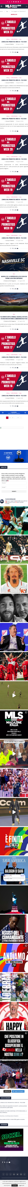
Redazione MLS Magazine (10, 280)
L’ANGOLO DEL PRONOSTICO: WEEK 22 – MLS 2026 (14, 80)
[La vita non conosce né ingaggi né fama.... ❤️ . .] (14, 608)
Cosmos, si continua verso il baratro (9, 1116)
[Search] (26, 6)
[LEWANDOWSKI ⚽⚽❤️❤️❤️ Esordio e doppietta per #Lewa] (14, 666)
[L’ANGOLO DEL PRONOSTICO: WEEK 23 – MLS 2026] (14, 27)
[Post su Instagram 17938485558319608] (14, 724)
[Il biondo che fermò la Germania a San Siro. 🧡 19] (14, 520)
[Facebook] (7, 1)
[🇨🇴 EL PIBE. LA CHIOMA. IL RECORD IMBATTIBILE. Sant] (14, 987)
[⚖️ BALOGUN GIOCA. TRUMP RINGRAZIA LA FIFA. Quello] (14, 870)
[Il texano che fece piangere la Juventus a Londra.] (14, 549)
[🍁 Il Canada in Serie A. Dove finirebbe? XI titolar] (14, 1045)
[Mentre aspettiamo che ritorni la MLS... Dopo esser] (14, 812)
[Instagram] (11, 1)
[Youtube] (13, 1)
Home (1, 11)
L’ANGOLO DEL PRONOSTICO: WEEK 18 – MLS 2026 (14, 238)
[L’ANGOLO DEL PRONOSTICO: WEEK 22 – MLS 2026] (14, 65)
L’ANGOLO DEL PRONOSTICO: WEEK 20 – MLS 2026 (14, 159)
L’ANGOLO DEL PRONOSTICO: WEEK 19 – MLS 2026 (14, 199)
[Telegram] (18, 1)
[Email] (15, 1)
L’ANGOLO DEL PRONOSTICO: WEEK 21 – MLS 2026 (14, 119)
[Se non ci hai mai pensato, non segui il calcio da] (14, 754)
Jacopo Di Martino (10, 44)
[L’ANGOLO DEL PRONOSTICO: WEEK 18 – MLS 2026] (14, 223)
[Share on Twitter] (14, 52)
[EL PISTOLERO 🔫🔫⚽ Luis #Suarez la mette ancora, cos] (14, 695)
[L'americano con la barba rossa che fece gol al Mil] (14, 579)
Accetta (15, 1185)
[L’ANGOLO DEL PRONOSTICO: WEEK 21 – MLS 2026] (14, 104)
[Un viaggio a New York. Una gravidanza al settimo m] (14, 929)
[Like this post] (10, 52)
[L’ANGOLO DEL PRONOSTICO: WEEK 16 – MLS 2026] (14, 381)
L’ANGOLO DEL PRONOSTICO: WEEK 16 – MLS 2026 (14, 396)
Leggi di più (21, 1185)
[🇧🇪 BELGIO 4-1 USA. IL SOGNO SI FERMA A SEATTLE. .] (14, 841)
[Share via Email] (17, 52)
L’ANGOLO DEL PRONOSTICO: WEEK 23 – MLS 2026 (14, 42)
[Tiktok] (20, 1)
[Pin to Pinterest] (15, 52)
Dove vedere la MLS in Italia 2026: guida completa (12, 1119)
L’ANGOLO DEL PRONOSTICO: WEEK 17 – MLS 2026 (14, 357)
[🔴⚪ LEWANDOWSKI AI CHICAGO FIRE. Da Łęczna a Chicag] (14, 1016)
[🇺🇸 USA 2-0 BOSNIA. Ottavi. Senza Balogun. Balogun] (14, 958)
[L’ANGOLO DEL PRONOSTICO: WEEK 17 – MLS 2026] (14, 342)
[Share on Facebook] (12, 52)
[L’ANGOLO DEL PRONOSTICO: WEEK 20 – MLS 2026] (14, 144)
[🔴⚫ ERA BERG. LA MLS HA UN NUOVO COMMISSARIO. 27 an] (14, 637)
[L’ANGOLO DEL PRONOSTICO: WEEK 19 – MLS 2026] (14, 184)
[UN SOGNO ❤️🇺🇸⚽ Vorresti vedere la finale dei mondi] (14, 1074)
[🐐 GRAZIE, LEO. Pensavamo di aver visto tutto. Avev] (14, 783)
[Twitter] (9, 1)
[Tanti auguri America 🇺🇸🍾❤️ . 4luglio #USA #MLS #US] (14, 899)
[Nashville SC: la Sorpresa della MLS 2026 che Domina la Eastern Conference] (14, 261)
